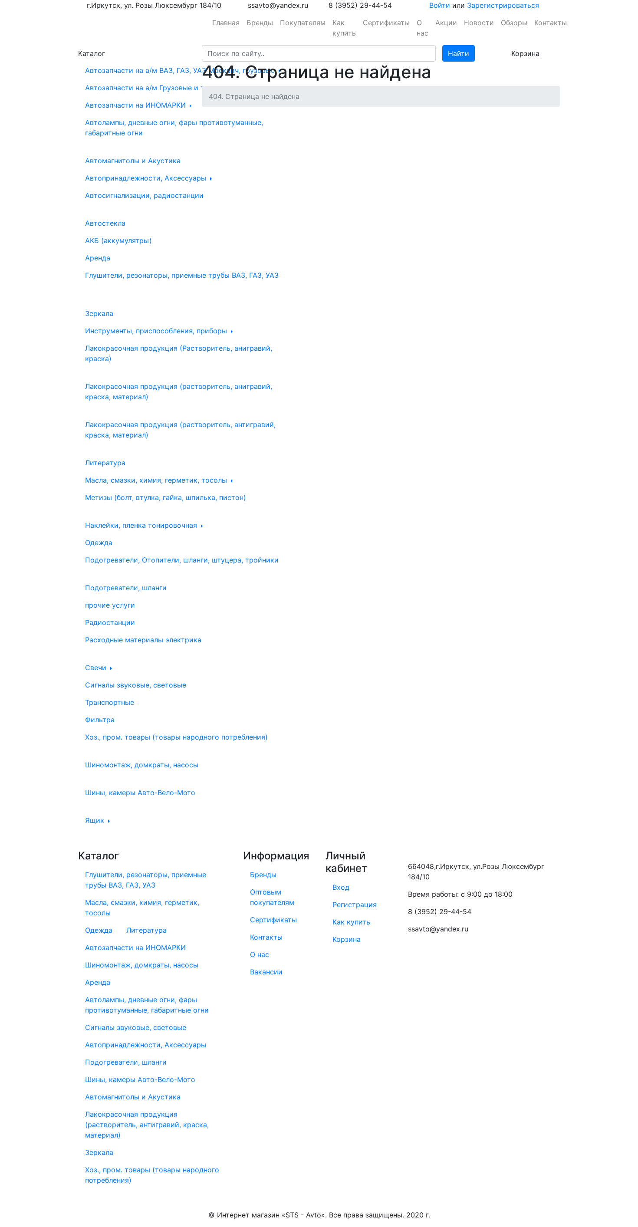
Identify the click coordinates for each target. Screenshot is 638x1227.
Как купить (344, 27)
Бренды (260, 22)
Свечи (97, 667)
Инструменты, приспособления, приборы (157, 330)
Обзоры (514, 22)
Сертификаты (386, 22)
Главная (226, 22)
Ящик (95, 820)
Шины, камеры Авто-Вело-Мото (140, 792)
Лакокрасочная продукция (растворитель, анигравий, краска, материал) (178, 391)
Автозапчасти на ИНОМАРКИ (136, 105)
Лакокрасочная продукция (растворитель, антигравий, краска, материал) (180, 429)
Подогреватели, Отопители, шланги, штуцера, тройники (182, 560)
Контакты (550, 22)
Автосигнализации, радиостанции (144, 195)
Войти (439, 5)
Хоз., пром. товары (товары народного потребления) (176, 737)
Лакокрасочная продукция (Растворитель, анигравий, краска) (178, 353)
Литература (105, 462)
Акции (446, 22)
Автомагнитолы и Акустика (133, 160)
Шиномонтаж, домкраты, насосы (141, 764)
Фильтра (100, 719)
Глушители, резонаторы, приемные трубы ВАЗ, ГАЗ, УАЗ (182, 275)
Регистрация (354, 904)
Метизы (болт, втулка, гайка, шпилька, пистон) (165, 497)
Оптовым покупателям (272, 897)
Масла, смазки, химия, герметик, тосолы (157, 480)
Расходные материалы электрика (143, 639)
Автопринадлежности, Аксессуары (146, 178)
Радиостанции (110, 622)
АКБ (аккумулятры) (118, 240)
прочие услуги (110, 605)
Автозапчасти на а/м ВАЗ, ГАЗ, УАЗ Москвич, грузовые (181, 70)
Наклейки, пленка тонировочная (142, 525)
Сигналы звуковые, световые (135, 685)
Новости (479, 22)
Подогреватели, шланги (126, 587)
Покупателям (303, 22)
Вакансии (266, 971)
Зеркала (99, 313)
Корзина (346, 939)
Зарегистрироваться (503, 5)
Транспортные (109, 702)
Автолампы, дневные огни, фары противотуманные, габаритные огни (174, 127)
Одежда (98, 542)
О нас (422, 27)
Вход (340, 887)
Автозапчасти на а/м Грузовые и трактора (160, 87)
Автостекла (105, 223)
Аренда (97, 257)
